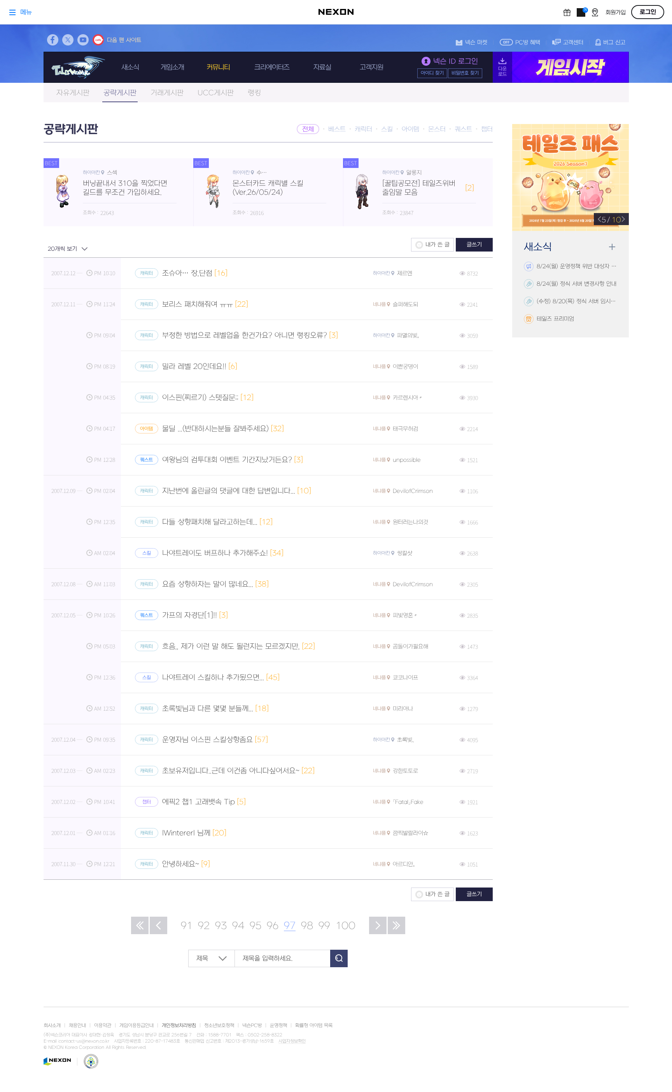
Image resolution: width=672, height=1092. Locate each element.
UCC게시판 (216, 93)
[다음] (378, 925)
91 (186, 926)
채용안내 (77, 1025)
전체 (308, 129)
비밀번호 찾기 (465, 73)
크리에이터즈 (271, 67)
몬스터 (437, 129)
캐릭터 (363, 129)
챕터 (487, 129)
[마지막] (396, 925)
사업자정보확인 (292, 1041)
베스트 (337, 129)
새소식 (130, 67)
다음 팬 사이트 (124, 40)
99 (324, 926)
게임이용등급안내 (136, 1025)
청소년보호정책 (219, 1025)
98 (307, 926)
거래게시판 (167, 93)
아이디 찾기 (432, 73)
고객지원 (371, 67)
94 (238, 926)
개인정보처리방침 (179, 1025)
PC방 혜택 (527, 42)
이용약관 (102, 1025)
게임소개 (172, 67)
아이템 (410, 129)
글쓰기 (474, 244)
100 (345, 926)
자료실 (322, 67)
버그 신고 (614, 42)
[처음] (140, 925)
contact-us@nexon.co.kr (84, 1041)
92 (204, 926)
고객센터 (573, 42)
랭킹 (254, 93)
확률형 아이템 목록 (313, 1025)
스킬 (387, 129)
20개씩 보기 (62, 249)
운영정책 (278, 1025)
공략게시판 (119, 93)
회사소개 (52, 1025)
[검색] (339, 958)
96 (272, 926)
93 (221, 926)
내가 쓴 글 (437, 244)
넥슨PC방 (252, 1025)
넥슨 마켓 (476, 42)
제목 (202, 958)
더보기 (612, 247)
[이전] (158, 925)
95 (255, 926)
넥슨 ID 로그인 (455, 62)
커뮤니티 (218, 67)
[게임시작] (561, 67)
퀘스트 (463, 129)
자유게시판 (72, 93)
